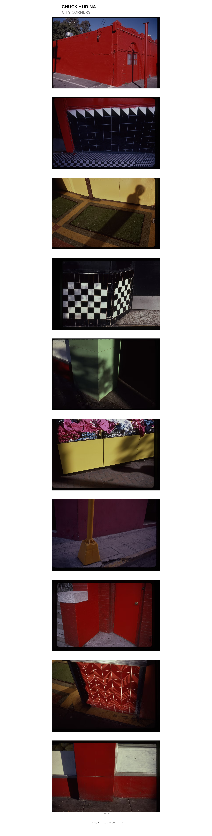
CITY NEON (67, 30)
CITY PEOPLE (68, 26)
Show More (106, 814)
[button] (106, 52)
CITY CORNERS (69, 22)
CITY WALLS (67, 28)
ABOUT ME (67, 34)
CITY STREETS (68, 24)
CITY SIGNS (67, 32)
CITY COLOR (67, 20)
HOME (65, 18)
